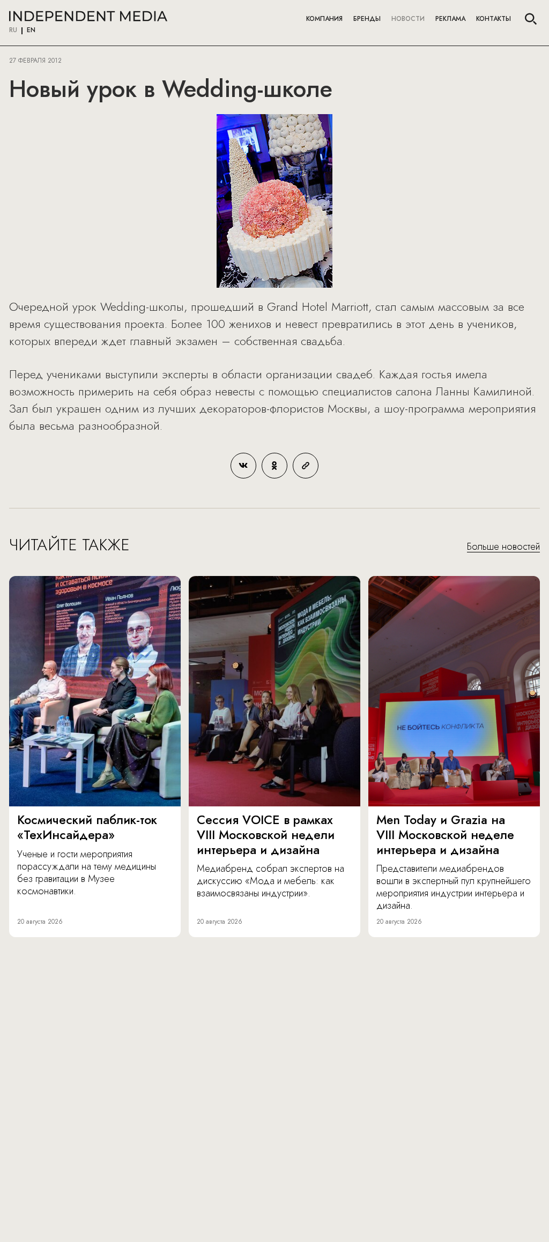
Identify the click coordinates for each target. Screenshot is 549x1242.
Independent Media (88, 16)
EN (31, 30)
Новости (408, 19)
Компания (324, 19)
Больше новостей (503, 547)
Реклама (450, 19)
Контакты (493, 19)
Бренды (367, 19)
